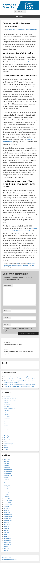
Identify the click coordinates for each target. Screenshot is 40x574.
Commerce (7, 416)
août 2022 (6, 522)
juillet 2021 (6, 548)
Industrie (6, 430)
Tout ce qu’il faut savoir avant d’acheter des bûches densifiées (20, 379)
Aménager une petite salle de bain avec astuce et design (19, 386)
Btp (18, 263)
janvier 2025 (7, 485)
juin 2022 (6, 526)
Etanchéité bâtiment (17, 265)
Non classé (7, 440)
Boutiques (6, 410)
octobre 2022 (7, 518)
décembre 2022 (8, 514)
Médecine (6, 438)
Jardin (5, 432)
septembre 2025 (8, 475)
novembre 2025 (8, 471)
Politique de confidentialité (9, 559)
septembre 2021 (8, 544)
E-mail (6, 317)
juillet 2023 (6, 509)
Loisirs (5, 434)
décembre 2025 (8, 469)
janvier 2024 (7, 499)
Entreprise (6, 424)
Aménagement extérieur (10, 398)
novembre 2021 (8, 540)
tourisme (6, 447)
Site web (6, 324)
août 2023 (6, 507)
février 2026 (7, 467)
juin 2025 (6, 477)
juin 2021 (6, 550)
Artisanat (6, 402)
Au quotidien (7, 404)
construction (7, 418)
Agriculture (6, 396)
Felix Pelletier (21, 29)
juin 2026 (6, 461)
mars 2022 (6, 532)
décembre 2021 (8, 538)
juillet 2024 (6, 493)
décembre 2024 (8, 487)
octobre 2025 (7, 473)
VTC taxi (6, 449)
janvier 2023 (7, 512)
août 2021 (6, 546)
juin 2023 (6, 510)
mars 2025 (6, 481)
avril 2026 (6, 465)
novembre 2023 (8, 501)
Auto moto (6, 406)
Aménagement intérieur (10, 400)
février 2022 (7, 534)
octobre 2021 (7, 542)
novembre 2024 (8, 489)
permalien (17, 267)
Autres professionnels (9, 408)
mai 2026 (6, 463)
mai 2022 (6, 528)
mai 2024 (6, 497)
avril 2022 (6, 530)
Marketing (6, 436)
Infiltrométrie (26, 265)
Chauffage (6, 414)
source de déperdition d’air (20, 62)
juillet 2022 (6, 524)
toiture (5, 446)
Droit (5, 420)
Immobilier (6, 428)
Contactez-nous (6, 557)
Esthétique (6, 426)
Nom (5, 311)
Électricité (6, 422)
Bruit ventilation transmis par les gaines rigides (16, 377)
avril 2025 (6, 479)
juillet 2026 (6, 459)
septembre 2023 (8, 505)
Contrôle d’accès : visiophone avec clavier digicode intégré (19, 385)
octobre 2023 (7, 503)
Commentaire (8, 285)
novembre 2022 (8, 516)
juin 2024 (6, 495)
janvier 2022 (7, 536)
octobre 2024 (7, 491)
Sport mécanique (8, 444)
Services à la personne (10, 442)
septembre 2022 (8, 520)
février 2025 (7, 483)
